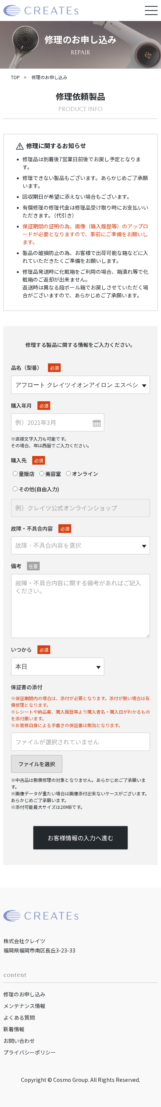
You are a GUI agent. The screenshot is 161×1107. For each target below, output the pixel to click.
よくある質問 (19, 1017)
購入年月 (29, 405)
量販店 (26, 473)
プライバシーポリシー (29, 1052)
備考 (24, 566)
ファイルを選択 (36, 764)
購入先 (27, 460)
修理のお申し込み (24, 994)
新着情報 (13, 1029)
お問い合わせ (19, 1040)
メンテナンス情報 (24, 1006)
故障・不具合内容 (40, 528)
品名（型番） (35, 367)
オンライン (84, 473)
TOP (15, 77)
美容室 (52, 473)
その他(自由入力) (38, 489)
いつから (29, 649)
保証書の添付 (26, 687)
